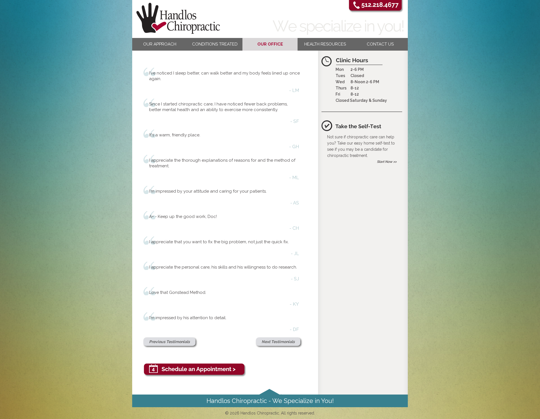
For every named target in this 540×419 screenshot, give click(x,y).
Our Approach (159, 44)
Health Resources (325, 44)
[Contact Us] (221, 370)
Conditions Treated (215, 44)
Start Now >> (387, 162)
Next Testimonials (278, 341)
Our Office (270, 44)
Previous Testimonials (169, 341)
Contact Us (380, 44)
